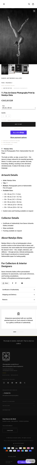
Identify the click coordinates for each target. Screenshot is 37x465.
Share (6, 283)
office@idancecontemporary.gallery (10, 395)
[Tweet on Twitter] (19, 283)
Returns (4, 299)
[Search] (29, 4)
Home (2, 82)
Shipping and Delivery (9, 294)
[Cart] (33, 4)
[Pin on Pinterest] (16, 283)
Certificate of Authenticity (10, 289)
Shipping (9, 120)
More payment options (18, 137)
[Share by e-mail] (22, 283)
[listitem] (4, 382)
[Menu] (4, 4)
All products (9, 82)
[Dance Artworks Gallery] (18, 356)
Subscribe (10, 430)
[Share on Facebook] (12, 283)
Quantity (3, 113)
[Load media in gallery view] (4, 69)
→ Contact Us (6, 393)
